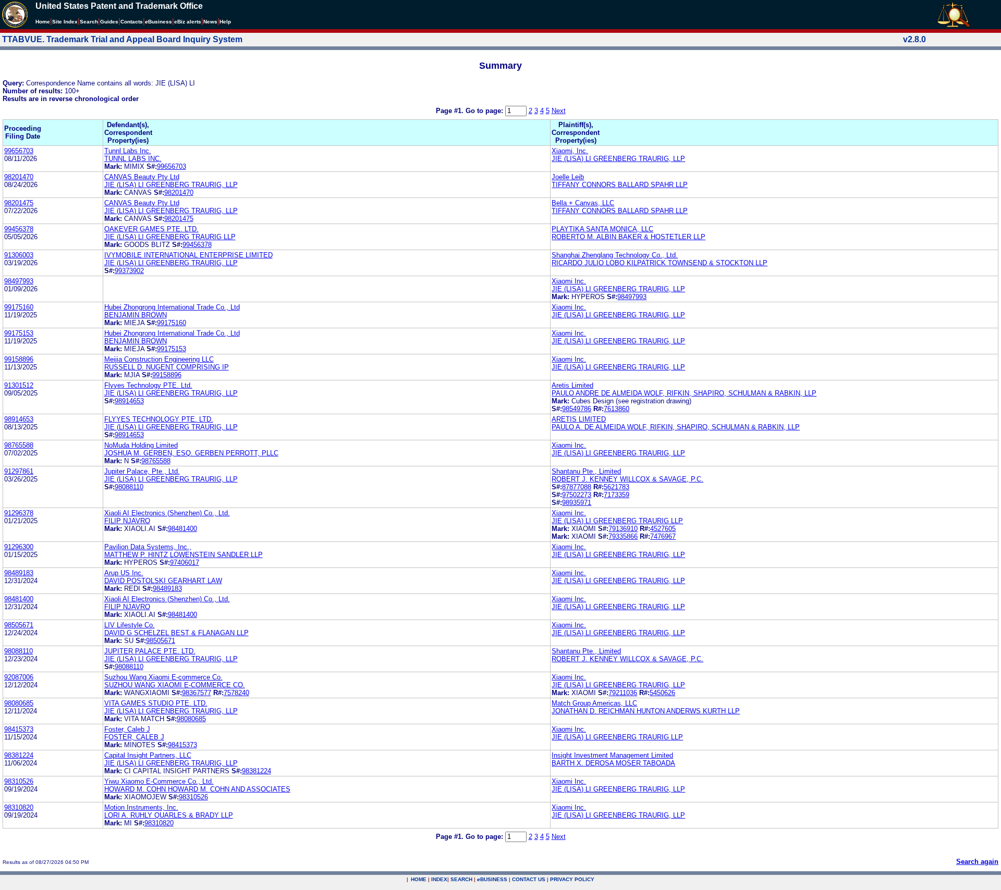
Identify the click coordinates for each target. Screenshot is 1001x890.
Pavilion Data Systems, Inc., (147, 547)
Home (42, 21)
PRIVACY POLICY (572, 879)
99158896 (18, 359)
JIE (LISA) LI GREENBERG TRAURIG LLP (170, 237)
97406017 (184, 562)
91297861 (18, 471)
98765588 (18, 445)
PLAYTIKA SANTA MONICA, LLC (602, 229)
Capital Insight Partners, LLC (147, 755)
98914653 (129, 401)
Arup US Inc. (123, 573)
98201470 (18, 177)
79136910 (623, 529)
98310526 (18, 781)
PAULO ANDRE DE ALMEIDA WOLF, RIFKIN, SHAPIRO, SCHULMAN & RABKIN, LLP (684, 393)
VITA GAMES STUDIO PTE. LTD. (155, 703)
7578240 (236, 693)
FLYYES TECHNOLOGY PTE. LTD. (158, 419)
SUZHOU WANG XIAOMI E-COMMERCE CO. (174, 685)
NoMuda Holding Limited (141, 445)
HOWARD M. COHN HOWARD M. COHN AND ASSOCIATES (197, 789)
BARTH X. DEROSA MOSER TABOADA (613, 763)
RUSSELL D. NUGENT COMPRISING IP (166, 367)
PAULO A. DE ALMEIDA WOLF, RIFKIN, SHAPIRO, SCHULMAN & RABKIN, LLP (676, 427)
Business (158, 21)
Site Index (65, 21)
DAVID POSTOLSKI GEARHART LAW (163, 581)
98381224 (18, 755)
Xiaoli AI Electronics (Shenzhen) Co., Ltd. (167, 513)
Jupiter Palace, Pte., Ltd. (142, 471)
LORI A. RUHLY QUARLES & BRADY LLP (168, 815)
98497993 (18, 281)
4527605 (663, 529)
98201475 (18, 203)
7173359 (616, 495)
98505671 (18, 625)
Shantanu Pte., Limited (586, 471)
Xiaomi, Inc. (570, 151)
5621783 (616, 487)
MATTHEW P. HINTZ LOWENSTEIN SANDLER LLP (183, 555)
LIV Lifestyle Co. (129, 625)
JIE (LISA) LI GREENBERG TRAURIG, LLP (618, 159)
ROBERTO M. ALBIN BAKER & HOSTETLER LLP (628, 237)
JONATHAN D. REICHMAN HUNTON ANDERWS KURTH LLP (646, 711)
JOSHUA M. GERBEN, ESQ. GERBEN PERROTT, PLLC (191, 453)
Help (225, 21)
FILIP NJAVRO (127, 521)
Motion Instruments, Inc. (141, 807)
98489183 (18, 573)
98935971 (576, 502)
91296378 (18, 513)
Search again (977, 862)
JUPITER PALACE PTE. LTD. (150, 651)
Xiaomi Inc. (569, 281)
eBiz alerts (187, 21)
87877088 (576, 487)
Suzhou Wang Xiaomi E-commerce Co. (163, 677)
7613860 (616, 409)
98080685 (18, 703)
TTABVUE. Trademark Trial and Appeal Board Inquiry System (122, 39)
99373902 (129, 271)
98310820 (18, 807)
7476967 (663, 536)
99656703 (18, 151)
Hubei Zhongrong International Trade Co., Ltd (172, 307)
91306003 (18, 255)
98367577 (196, 693)
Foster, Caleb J (127, 729)
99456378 (18, 229)
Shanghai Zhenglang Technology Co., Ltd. (615, 255)
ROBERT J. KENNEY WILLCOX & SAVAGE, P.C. (627, 479)
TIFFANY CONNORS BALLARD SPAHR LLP (620, 185)
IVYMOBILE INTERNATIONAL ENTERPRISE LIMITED (188, 255)
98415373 (18, 729)
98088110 (129, 487)
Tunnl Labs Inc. (127, 151)
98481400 (182, 529)
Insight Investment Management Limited (612, 755)
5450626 (662, 693)
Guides (109, 21)
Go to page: (485, 111)
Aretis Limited (572, 385)
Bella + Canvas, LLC (583, 203)
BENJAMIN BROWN (135, 315)
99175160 (18, 307)
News (210, 21)
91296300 (18, 547)
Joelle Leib (568, 177)
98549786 (576, 409)
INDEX (439, 879)
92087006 (18, 677)
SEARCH (461, 879)
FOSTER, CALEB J (134, 737)
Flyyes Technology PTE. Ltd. (148, 385)
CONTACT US (528, 879)
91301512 (18, 385)
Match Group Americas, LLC (594, 703)
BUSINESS (492, 879)
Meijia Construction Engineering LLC (159, 359)
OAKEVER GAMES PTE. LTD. (151, 229)
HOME (418, 879)
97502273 (576, 495)
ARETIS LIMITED (579, 419)
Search (89, 21)
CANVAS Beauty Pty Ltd (141, 177)
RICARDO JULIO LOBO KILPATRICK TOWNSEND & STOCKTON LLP (659, 263)
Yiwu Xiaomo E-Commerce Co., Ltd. (159, 781)
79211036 (622, 693)
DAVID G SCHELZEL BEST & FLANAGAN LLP (176, 633)
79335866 (623, 536)
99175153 (18, 333)
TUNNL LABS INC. (133, 159)
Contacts (131, 21)
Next (559, 111)
